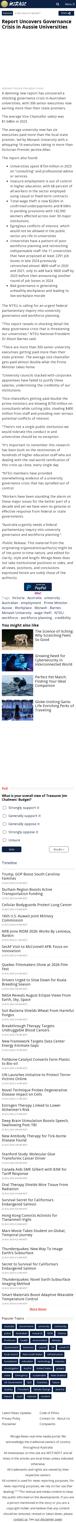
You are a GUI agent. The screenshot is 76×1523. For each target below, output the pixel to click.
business (28, 1347)
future (55, 1382)
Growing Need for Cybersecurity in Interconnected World (53, 660)
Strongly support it (23, 807)
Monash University (17, 612)
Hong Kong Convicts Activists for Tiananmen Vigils (29, 1217)
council (42, 1347)
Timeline (9, 862)
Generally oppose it (24, 824)
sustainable (39, 1375)
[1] (16, 1491)
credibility (63, 617)
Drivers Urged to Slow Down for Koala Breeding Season (34, 982)
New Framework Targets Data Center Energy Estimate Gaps (33, 1043)
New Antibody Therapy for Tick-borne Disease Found (34, 1138)
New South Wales (32, 1354)
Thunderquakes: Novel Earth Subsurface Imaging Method (36, 1281)
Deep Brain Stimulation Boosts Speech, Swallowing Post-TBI (35, 1122)
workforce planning (36, 617)
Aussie (7, 608)
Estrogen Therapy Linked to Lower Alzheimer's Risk (31, 1107)
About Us (63, 1418)
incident (45, 1396)
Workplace (23, 608)
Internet (31, 1396)
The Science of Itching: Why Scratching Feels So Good (54, 635)
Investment (10, 1361)
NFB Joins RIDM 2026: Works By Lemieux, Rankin (36, 933)
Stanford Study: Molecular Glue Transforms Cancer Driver (28, 1156)
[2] (19, 1491)
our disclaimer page (48, 1519)
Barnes (55, 608)
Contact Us (47, 1418)
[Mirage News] (14, 4)
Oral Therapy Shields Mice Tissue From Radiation (35, 1186)
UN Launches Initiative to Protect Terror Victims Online (36, 1076)
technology (44, 1361)
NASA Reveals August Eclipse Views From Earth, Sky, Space (36, 997)
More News (38, 1309)
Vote (11, 849)
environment (40, 1340)
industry (60, 1361)
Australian (10, 603)
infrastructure (55, 1354)
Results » (58, 849)
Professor (9, 1340)
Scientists (42, 1382)
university (52, 598)
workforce (10, 617)
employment (31, 603)
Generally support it (24, 815)
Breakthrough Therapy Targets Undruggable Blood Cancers (28, 1028)
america (59, 1389)
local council (11, 1354)
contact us (20, 1519)
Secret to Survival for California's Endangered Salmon (30, 1266)
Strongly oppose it (23, 832)
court (19, 1396)
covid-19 (64, 1347)
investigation (11, 1368)
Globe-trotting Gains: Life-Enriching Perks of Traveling (54, 706)
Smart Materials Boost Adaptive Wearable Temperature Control (37, 1296)
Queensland (11, 1347)
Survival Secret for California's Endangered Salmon (27, 1202)
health (24, 1340)
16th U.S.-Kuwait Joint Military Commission (27, 918)
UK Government (13, 1382)
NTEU (59, 612)
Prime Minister (56, 603)
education (27, 1361)
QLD (29, 1382)
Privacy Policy (11, 1418)
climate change (42, 1389)
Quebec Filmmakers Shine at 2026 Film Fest (35, 966)
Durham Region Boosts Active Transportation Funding (27, 891)
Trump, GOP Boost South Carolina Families (31, 876)
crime (7, 1375)
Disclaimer (9, 1424)
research (37, 1333)
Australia (34, 598)
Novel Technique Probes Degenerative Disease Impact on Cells (34, 1092)
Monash (40, 608)
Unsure (14, 840)
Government (26, 1326)
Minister (56, 1340)
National (7, 13)
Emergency (21, 1375)
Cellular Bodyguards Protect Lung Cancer (37, 904)
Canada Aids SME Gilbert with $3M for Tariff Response (34, 1171)
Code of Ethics (49, 1413)
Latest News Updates (16, 1413)
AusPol (27, 1368)
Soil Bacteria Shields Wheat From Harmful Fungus (38, 1012)
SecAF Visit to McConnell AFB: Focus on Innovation (35, 948)
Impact (8, 1396)
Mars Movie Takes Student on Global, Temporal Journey (33, 1232)
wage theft (43, 612)
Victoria (18, 598)
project (60, 1368)
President (23, 1389)
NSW (50, 1333)
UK (52, 1347)
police (7, 1333)
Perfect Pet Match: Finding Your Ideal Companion (50, 681)
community (60, 1326)
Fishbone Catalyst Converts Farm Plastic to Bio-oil (36, 1061)
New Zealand (58, 1375)
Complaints (47, 1424)
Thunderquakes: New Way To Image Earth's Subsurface (32, 1250)
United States (43, 1368)
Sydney (8, 1389)
